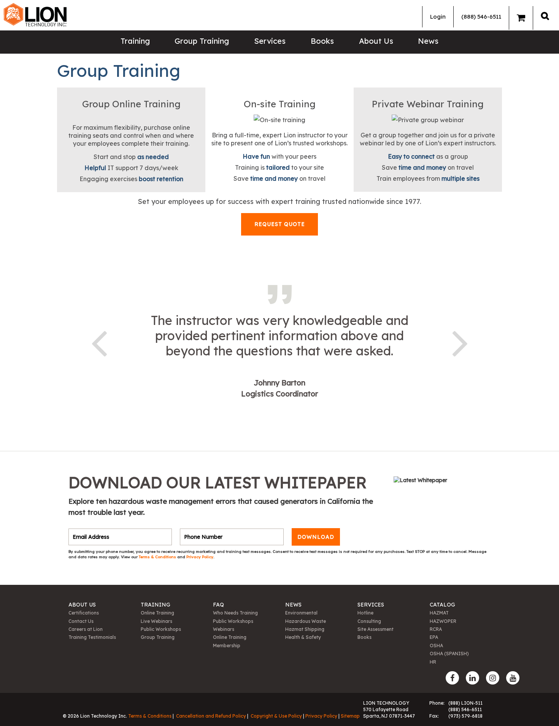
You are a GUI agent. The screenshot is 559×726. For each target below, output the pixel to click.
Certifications (83, 613)
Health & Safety (303, 637)
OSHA (436, 645)
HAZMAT (439, 613)
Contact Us (81, 621)
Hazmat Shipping (304, 629)
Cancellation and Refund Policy (211, 716)
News (428, 41)
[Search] (545, 16)
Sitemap (350, 716)
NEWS (293, 604)
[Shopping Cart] (521, 18)
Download (315, 536)
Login (438, 16)
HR (433, 662)
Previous (99, 342)
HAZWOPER (443, 621)
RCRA (436, 629)
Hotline (365, 613)
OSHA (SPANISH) (449, 653)
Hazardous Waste (305, 621)
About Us (376, 41)
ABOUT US (82, 604)
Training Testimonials (92, 637)
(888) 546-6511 (481, 16)
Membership (226, 645)
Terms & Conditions (158, 556)
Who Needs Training (235, 613)
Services (270, 41)
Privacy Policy (199, 556)
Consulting (369, 621)
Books (322, 41)
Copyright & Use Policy (276, 716)
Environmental (301, 613)
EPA (434, 637)
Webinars (223, 629)
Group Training (202, 41)
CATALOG (442, 604)
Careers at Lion (85, 629)
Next (460, 342)
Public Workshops (161, 629)
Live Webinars (156, 621)
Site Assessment (375, 629)
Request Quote (279, 224)
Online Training (157, 613)
